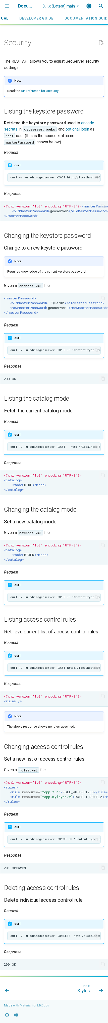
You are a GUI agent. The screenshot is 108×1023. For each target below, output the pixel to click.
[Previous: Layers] (7, 990)
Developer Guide (36, 18)
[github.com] (7, 1015)
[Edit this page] (101, 43)
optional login (77, 129)
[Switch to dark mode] (89, 6)
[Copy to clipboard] (96, 177)
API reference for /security (39, 91)
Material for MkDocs (34, 1005)
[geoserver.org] (16, 1015)
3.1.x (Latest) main (59, 6)
